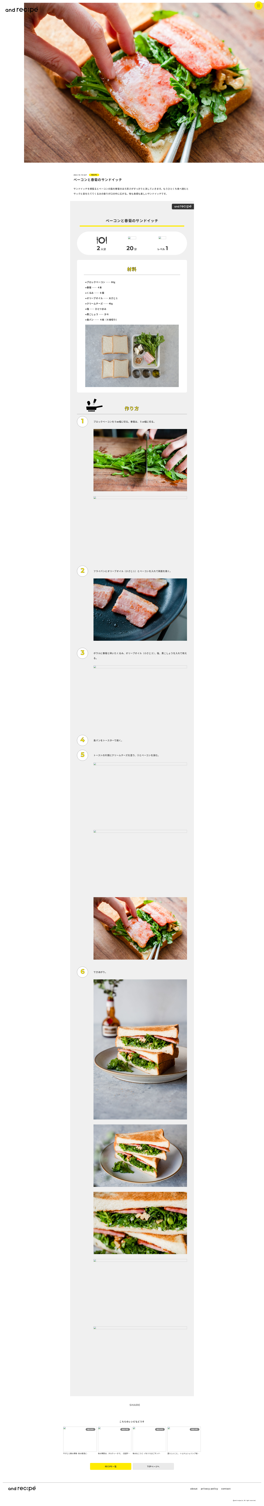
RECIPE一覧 (111, 1466)
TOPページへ (153, 1466)
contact (226, 1489)
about (194, 1489)
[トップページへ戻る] (22, 10)
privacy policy (209, 1489)
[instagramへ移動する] (240, 1488)
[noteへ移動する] (254, 1488)
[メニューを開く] (258, 5)
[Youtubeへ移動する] (247, 1488)
